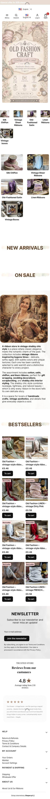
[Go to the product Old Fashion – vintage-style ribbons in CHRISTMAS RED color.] (37, 531)
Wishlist (5, 760)
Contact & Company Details (14, 746)
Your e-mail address (12, 632)
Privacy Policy (8, 741)
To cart (7, 473)
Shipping (6, 774)
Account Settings (9, 763)
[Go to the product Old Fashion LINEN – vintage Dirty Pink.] (37, 489)
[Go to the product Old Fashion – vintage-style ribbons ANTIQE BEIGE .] (13, 573)
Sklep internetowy (22, 795)
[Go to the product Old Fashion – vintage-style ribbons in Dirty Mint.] (13, 448)
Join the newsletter (17, 638)
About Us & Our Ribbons (12, 788)
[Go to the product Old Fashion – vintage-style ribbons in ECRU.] (37, 448)
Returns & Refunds (10, 738)
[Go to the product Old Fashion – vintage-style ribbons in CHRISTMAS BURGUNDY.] (13, 489)
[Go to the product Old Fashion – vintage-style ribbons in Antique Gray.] (13, 531)
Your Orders (7, 757)
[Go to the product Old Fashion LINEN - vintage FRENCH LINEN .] (37, 573)
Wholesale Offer (9, 777)
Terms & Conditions (10, 743)
